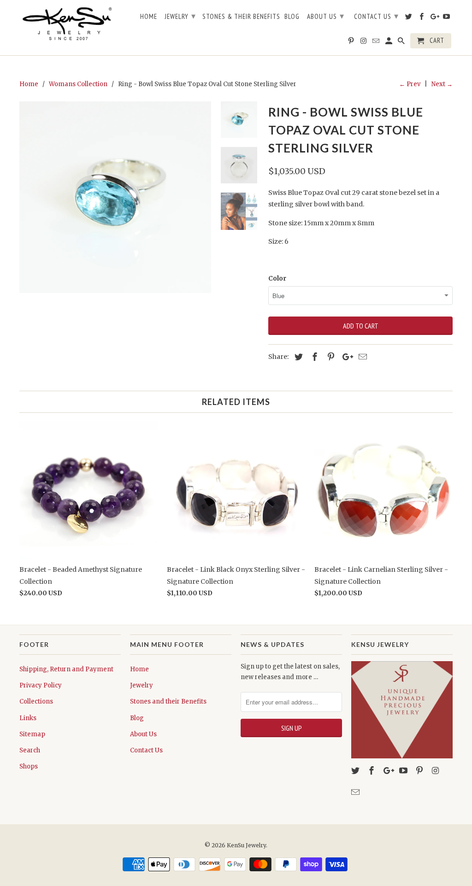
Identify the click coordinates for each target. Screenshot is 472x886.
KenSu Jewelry (246, 845)
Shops (28, 766)
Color (277, 278)
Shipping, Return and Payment (66, 669)
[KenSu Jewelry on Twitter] (356, 770)
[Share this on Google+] (345, 357)
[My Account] (389, 42)
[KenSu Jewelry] (70, 25)
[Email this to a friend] (361, 357)
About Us (143, 734)
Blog (137, 718)
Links (27, 718)
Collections (36, 701)
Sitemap (32, 734)
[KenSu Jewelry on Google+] (389, 770)
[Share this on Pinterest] (329, 357)
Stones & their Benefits (241, 16)
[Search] (402, 42)
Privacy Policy (40, 685)
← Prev (409, 84)
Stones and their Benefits (168, 701)
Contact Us (146, 750)
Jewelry (141, 685)
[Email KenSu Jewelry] (356, 792)
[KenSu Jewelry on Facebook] (372, 770)
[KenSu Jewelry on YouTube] (404, 770)
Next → (442, 84)
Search (29, 750)
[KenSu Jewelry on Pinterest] (420, 770)
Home (139, 669)
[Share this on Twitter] (297, 357)
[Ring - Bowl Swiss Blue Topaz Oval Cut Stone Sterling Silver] (115, 197)
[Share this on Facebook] (313, 357)
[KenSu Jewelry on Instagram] (436, 770)
